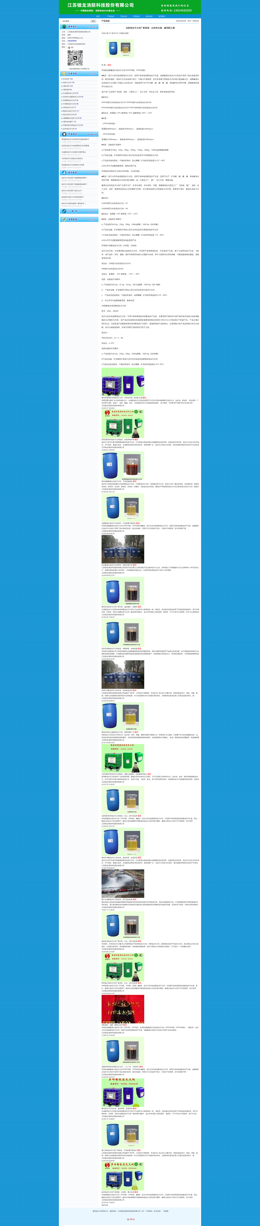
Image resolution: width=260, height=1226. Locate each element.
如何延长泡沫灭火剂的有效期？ (72, 197)
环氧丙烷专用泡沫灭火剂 (72, 125)
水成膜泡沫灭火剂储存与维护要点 (73, 152)
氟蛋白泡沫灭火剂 (69, 111)
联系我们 (162, 16)
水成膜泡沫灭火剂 (69, 93)
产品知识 (136, 16)
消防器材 (66, 89)
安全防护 (66, 79)
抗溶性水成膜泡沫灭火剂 (72, 97)
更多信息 (105, 1205)
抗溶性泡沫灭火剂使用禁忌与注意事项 (75, 145)
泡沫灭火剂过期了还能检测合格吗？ (74, 184)
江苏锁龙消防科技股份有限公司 (113, 405)
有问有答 (149, 16)
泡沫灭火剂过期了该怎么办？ (72, 190)
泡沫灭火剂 (67, 82)
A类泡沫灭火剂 (68, 107)
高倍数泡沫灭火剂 (69, 100)
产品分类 (123, 16)
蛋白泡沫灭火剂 (68, 114)
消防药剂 (66, 86)
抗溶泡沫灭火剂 (68, 129)
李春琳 (166, 1211)
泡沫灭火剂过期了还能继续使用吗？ (74, 178)
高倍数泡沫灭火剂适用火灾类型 (72, 165)
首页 (98, 16)
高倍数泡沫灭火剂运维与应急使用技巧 (75, 139)
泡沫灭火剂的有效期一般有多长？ (73, 203)
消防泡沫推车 (68, 121)
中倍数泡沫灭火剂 (69, 104)
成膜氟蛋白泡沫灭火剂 (71, 118)
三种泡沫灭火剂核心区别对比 (72, 158)
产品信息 (110, 16)
